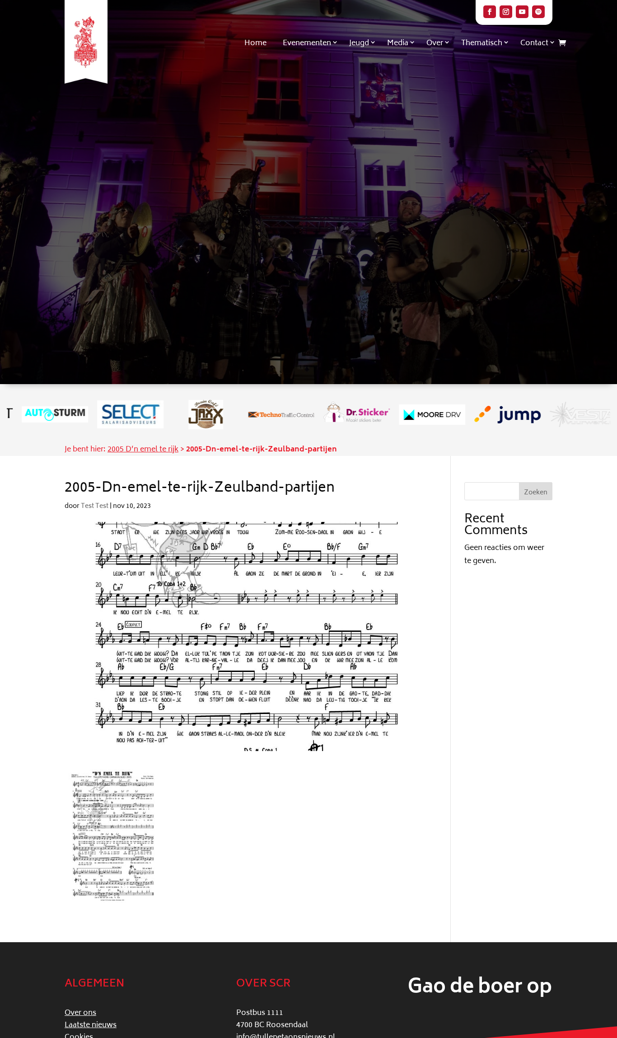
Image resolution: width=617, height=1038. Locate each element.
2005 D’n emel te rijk (143, 449)
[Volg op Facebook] (489, 11)
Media (397, 43)
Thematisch (481, 43)
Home (255, 43)
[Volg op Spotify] (538, 11)
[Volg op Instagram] (506, 11)
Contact (534, 43)
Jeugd (359, 43)
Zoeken (535, 492)
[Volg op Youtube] (522, 11)
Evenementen (307, 43)
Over (434, 43)
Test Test (94, 506)
